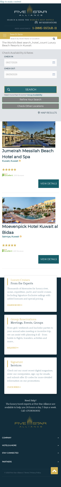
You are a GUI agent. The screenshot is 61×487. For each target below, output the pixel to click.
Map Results (49, 112)
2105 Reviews (19, 175)
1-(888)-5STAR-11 (44, 28)
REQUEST (11, 348)
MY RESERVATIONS (48, 23)
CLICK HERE (13, 387)
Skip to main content (10, 1)
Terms (26, 473)
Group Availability (34, 95)
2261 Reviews (18, 251)
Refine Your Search (30, 99)
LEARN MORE (13, 305)
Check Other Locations (30, 106)
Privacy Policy (35, 473)
